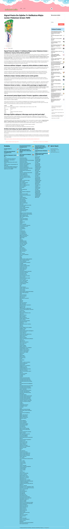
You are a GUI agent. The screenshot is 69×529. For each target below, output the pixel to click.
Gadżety (21, 220)
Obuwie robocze (23, 333)
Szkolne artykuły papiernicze (25, 453)
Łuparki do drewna (23, 296)
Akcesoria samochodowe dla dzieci (26, 168)
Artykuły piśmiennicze (24, 174)
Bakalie (21, 179)
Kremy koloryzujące (23, 281)
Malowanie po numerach (24, 298)
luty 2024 (36, 189)
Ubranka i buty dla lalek (24, 473)
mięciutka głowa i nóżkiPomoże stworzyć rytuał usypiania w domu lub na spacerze (26, 309)
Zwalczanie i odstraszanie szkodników (26, 522)
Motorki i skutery (23, 319)
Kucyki (21, 284)
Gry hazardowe (22, 228)
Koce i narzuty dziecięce (24, 254)
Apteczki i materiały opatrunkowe (26, 172)
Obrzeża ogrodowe (23, 331)
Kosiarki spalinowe (23, 269)
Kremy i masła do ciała (24, 280)
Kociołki (21, 255)
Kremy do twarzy (23, 279)
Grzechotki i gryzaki (23, 234)
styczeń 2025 (37, 177)
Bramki (21, 190)
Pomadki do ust (22, 374)
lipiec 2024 (37, 183)
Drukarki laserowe (23, 210)
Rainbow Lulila (11, 9)
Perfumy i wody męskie (24, 352)
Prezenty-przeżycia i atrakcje (25, 401)
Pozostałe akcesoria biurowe (25, 379)
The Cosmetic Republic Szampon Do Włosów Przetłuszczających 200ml (58, 116)
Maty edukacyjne (23, 303)
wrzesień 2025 (37, 168)
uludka (6, 48)
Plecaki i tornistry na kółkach (25, 362)
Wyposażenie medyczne (24, 499)
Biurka (21, 188)
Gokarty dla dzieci (23, 224)
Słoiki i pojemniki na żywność (25, 434)
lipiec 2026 (37, 158)
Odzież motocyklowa (23, 335)
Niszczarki (21, 326)
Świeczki (21, 448)
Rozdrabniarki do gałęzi (24, 423)
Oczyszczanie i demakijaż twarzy (25, 334)
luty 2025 (36, 176)
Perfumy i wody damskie (24, 350)
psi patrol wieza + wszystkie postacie (27, 138)
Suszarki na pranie (23, 447)
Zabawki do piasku (23, 501)
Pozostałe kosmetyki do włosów (25, 390)
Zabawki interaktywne (24, 506)
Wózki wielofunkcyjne (23, 495)
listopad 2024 (37, 179)
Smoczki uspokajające (24, 435)
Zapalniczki (22, 513)
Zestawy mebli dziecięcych (24, 519)
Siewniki (21, 430)
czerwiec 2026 (37, 159)
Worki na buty (22, 490)
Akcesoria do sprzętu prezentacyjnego (27, 160)
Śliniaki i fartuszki (23, 432)
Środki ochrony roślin (23, 441)
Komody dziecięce (23, 261)
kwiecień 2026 (37, 160)
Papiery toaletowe (23, 346)
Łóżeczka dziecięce (23, 294)
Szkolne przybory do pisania (25, 455)
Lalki (20, 285)
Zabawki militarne (23, 508)
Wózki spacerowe (23, 494)
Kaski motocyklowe (23, 250)
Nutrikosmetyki (22, 329)
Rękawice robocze (23, 418)
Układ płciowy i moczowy (24, 477)
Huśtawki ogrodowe (23, 242)
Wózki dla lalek (22, 492)
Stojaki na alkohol (23, 444)
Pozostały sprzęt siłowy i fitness (25, 399)
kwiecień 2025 (37, 173)
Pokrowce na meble (23, 373)
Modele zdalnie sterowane (24, 318)
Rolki (20, 419)
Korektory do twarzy (23, 266)
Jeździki (21, 246)
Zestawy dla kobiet (23, 518)
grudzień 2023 (37, 191)
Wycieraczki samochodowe (25, 496)
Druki (20, 211)
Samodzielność (22, 426)
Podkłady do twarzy (23, 366)
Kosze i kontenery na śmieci (25, 275)
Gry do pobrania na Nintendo (25, 225)
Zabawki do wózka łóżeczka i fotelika (26, 502)
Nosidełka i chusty (23, 328)
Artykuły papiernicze (23, 173)
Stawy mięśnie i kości (23, 442)
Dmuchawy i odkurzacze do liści (25, 205)
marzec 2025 (37, 174)
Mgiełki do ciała (22, 307)
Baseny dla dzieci (23, 183)
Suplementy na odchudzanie (25, 446)
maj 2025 (36, 172)
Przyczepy (21, 407)
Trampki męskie (22, 468)
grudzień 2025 (37, 164)
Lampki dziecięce (23, 287)
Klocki (21, 252)
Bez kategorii (22, 187)
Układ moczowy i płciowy (24, 476)
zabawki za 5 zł (36, 138)
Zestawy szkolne (23, 520)
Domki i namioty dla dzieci (24, 207)
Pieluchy (21, 354)
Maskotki (21, 301)
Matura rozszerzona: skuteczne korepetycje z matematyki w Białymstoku (57, 107)
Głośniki (21, 223)
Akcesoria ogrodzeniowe (24, 167)
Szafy (21, 449)
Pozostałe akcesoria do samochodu (26, 385)
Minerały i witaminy (23, 315)
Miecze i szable (22, 311)
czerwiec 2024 (37, 184)
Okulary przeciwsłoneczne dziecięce (26, 338)
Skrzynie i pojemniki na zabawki (25, 431)
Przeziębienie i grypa (23, 405)
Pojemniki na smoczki (23, 370)
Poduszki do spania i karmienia (25, 368)
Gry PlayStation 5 (23, 233)
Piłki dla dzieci (22, 355)
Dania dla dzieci (22, 199)
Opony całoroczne (23, 343)
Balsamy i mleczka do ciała (24, 180)
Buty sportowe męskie (24, 193)
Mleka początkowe (23, 317)
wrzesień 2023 (37, 195)
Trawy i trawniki (22, 469)
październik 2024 (38, 180)
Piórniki (21, 358)
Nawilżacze (22, 322)
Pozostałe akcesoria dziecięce (25, 386)
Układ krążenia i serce (24, 475)
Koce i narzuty (22, 253)
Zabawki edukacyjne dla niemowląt (26, 503)
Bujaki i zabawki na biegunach (25, 191)
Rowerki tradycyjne (23, 421)
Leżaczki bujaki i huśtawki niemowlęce (26, 291)
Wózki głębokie (22, 493)
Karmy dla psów (22, 248)
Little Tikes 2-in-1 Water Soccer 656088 (40, 141)
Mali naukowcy (22, 297)
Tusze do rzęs (22, 472)
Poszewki (21, 376)
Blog (24, 8)
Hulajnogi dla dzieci (23, 241)
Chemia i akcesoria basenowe (25, 195)
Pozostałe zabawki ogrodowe (25, 398)
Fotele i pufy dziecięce (24, 218)
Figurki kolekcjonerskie (24, 215)
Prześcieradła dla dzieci (24, 404)
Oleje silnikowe (22, 340)
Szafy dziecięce (22, 450)
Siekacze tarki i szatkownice (25, 429)
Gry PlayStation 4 (23, 232)
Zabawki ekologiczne (23, 504)
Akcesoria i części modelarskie (25, 163)
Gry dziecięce (22, 227)
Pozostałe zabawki (23, 394)
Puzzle (21, 408)
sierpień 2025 (37, 169)
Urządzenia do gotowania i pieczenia (26, 481)
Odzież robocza (22, 336)
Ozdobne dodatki (23, 345)
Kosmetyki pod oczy (23, 274)
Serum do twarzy (23, 427)
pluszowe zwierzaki (16, 138)
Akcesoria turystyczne (24, 169)
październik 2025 (38, 167)
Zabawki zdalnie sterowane (25, 512)
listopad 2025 (37, 165)
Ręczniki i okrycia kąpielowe (25, 412)
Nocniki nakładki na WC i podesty (26, 327)
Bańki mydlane (22, 181)
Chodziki (21, 196)
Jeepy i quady (22, 245)
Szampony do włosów (24, 451)
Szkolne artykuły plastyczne (25, 454)
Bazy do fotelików (23, 186)
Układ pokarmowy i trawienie (25, 479)
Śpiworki (21, 438)
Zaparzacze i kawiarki (23, 514)
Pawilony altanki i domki (24, 348)
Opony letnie (22, 344)
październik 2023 (38, 193)
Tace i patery (22, 457)
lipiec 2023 (37, 197)
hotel (20, 238)
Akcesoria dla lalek (23, 158)
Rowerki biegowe (23, 420)
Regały (21, 413)
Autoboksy (22, 178)
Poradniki (21, 375)
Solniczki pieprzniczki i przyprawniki (26, 437)
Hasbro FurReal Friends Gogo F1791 (12, 141)
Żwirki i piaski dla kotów (24, 523)
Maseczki (21, 300)
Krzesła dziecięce (23, 283)
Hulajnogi (21, 239)
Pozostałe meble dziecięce (24, 391)
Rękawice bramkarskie (24, 417)
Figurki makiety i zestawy (24, 216)
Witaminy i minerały (23, 485)
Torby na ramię (22, 462)
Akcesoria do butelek (23, 159)
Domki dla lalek (22, 206)
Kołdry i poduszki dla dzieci (24, 260)
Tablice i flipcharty (23, 456)
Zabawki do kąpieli (23, 500)
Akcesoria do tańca (23, 161)
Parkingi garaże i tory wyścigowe (25, 347)
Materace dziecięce (23, 302)
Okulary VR (22, 339)
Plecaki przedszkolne (23, 363)
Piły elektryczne (22, 357)
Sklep (21, 8)
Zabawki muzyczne (23, 509)
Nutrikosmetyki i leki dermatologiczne (26, 330)
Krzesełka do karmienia (24, 282)
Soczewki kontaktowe (24, 436)
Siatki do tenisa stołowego (24, 428)
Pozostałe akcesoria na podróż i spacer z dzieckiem (25, 388)
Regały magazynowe (23, 416)
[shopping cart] (52, 8)
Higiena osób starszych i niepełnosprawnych (24, 236)
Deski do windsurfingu (23, 202)
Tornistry (21, 464)
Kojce (21, 256)
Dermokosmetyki (23, 200)
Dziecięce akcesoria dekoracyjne (26, 213)
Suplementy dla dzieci (24, 445)
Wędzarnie (22, 484)
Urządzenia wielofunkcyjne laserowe (26, 483)
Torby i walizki (22, 460)
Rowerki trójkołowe (23, 422)
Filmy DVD (21, 217)
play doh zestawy (9, 138)
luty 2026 (36, 162)
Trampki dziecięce (23, 467)
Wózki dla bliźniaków (23, 491)
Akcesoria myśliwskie (23, 165)
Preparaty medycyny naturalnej (25, 400)
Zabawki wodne (22, 511)
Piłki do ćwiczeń (22, 356)
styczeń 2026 (37, 163)
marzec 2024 (37, 188)
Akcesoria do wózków (24, 162)
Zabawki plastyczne (23, 510)
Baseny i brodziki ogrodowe (25, 184)
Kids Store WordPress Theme (37, 527)
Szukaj (52, 22)
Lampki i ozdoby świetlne (24, 288)
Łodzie (21, 293)
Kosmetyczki (22, 270)
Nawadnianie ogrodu (23, 321)
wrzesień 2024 (37, 181)
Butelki (21, 192)
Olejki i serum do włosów (24, 342)
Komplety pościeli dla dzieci (25, 265)
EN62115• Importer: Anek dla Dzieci (26, 214)
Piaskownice (22, 353)
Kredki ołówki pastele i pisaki (25, 278)
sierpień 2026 (37, 156)
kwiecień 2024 (37, 187)
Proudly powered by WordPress (26, 527)
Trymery (21, 471)
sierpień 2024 (37, 182)
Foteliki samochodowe (24, 219)
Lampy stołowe (22, 290)
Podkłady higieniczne (23, 367)
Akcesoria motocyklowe (24, 164)
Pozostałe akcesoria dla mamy (25, 380)
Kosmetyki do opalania (24, 272)
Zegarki (21, 517)
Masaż (21, 299)
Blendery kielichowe (23, 189)
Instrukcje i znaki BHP (23, 243)
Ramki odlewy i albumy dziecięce (26, 410)
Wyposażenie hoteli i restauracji (25, 497)
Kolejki (21, 257)
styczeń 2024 (37, 190)
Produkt (21, 402)
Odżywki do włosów (23, 337)
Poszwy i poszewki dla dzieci (25, 377)
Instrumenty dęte (23, 244)
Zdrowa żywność (23, 515)
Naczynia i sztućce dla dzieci (25, 320)
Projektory (21, 403)
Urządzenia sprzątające (24, 482)
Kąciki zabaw (22, 247)
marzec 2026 (37, 161)
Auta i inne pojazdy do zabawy (25, 177)
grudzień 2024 (37, 178)
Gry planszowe (22, 230)
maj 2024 (36, 186)
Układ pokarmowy (23, 478)
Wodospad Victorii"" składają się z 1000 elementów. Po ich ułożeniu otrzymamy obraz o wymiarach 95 (27, 487)
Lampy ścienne (22, 289)
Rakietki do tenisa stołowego (25, 409)
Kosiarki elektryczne (23, 267)
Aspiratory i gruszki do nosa (25, 176)
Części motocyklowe (23, 198)
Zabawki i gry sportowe (24, 505)
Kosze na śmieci (22, 276)
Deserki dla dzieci (23, 201)
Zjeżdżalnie (21, 521)
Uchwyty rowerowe (23, 474)
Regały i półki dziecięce (24, 414)
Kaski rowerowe (22, 251)
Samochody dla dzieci (24, 425)
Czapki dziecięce (23, 197)
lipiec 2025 (37, 170)
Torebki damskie (23, 463)
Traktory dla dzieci (23, 465)
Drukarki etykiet (22, 208)
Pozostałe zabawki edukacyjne (25, 396)
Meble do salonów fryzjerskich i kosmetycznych (25, 305)
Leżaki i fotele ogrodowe (24, 292)
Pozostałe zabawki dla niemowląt (26, 395)
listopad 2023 (37, 192)
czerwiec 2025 (37, 171)
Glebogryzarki (22, 222)
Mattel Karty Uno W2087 (55, 118)
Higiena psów (22, 237)
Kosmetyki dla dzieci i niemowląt (25, 271)
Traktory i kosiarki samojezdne (25, 466)
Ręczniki (21, 411)
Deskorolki (21, 204)
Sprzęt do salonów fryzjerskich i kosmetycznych (25, 440)
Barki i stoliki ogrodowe (24, 182)
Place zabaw (22, 359)
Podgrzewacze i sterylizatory (25, 365)
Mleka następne (23, 316)
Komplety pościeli (23, 264)
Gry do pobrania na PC (24, 226)
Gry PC (21, 229)
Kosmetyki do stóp (23, 273)
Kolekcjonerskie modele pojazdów (26, 259)
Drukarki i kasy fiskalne (24, 209)
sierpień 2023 (37, 196)
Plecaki (21, 361)
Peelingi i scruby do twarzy (24, 349)
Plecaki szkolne (22, 364)
